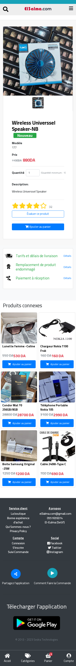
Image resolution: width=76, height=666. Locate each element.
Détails (67, 255)
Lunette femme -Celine (18, 346)
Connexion (18, 543)
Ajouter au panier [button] (22, 364)
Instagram (56, 552)
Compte (69, 661)
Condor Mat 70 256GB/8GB (12, 407)
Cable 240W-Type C (53, 464)
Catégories (28, 661)
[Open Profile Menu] (5, 10)
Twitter (56, 547)
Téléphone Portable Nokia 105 (54, 407)
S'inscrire (18, 547)
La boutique (18, 513)
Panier (48, 659)
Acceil (7, 661)
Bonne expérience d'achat (18, 520)
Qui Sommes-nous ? (18, 527)
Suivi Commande (18, 552)
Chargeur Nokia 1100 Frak (54, 348)
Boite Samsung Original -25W (18, 466)
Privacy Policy (18, 531)
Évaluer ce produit (38, 214)
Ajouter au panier (40, 226)
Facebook (56, 543)
